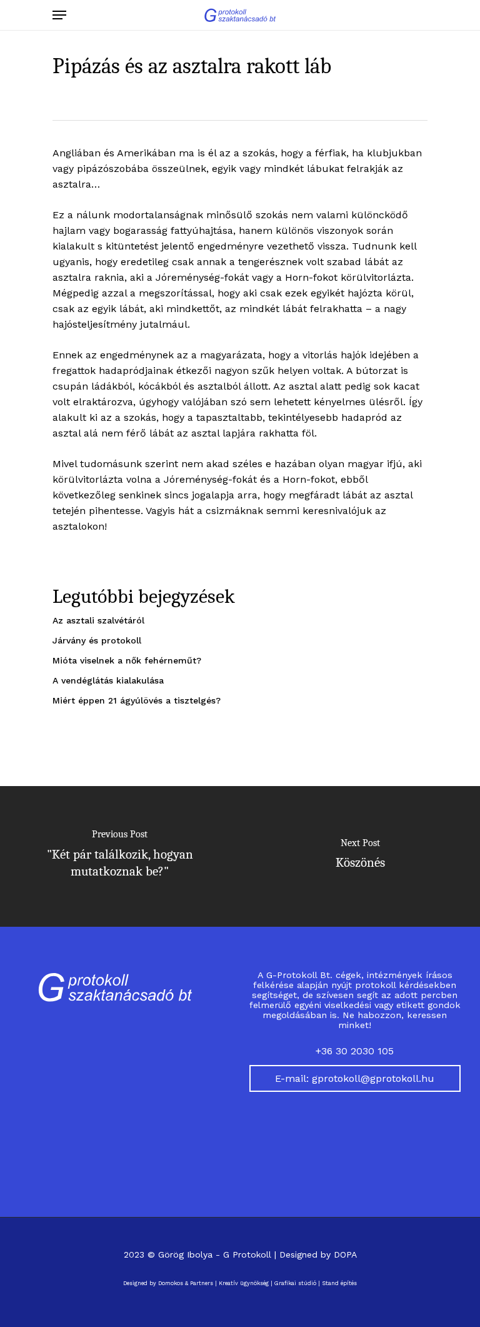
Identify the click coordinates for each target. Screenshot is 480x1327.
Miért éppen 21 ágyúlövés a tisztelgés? (136, 700)
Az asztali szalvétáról (98, 620)
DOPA (345, 1254)
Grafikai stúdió (295, 1283)
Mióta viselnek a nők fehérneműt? (126, 660)
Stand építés (339, 1283)
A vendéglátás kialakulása (108, 680)
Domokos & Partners (185, 1283)
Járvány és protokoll (96, 640)
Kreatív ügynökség (244, 1283)
